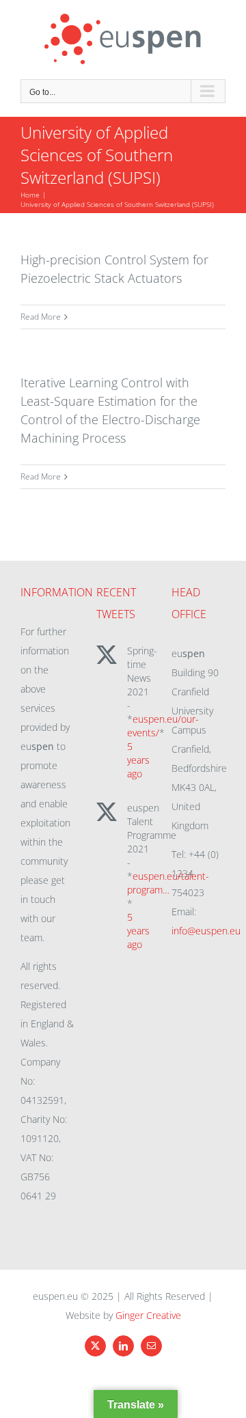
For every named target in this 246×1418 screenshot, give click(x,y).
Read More (40, 316)
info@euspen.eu (206, 930)
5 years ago (138, 760)
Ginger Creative (148, 1315)
